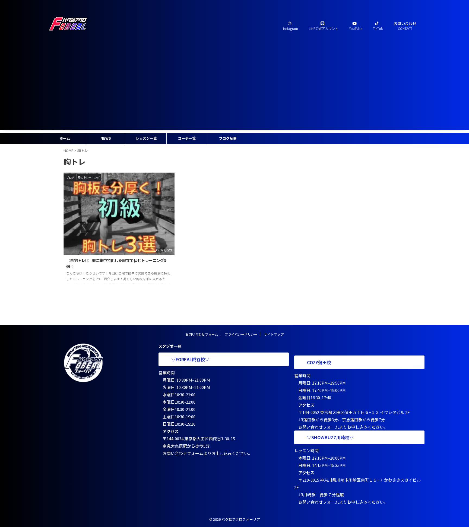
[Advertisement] (234, 92)
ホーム (64, 138)
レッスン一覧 (146, 138)
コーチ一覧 (187, 138)
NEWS (105, 138)
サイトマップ (274, 334)
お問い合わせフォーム (201, 334)
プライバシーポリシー (241, 334)
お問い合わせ (405, 26)
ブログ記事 (228, 138)
